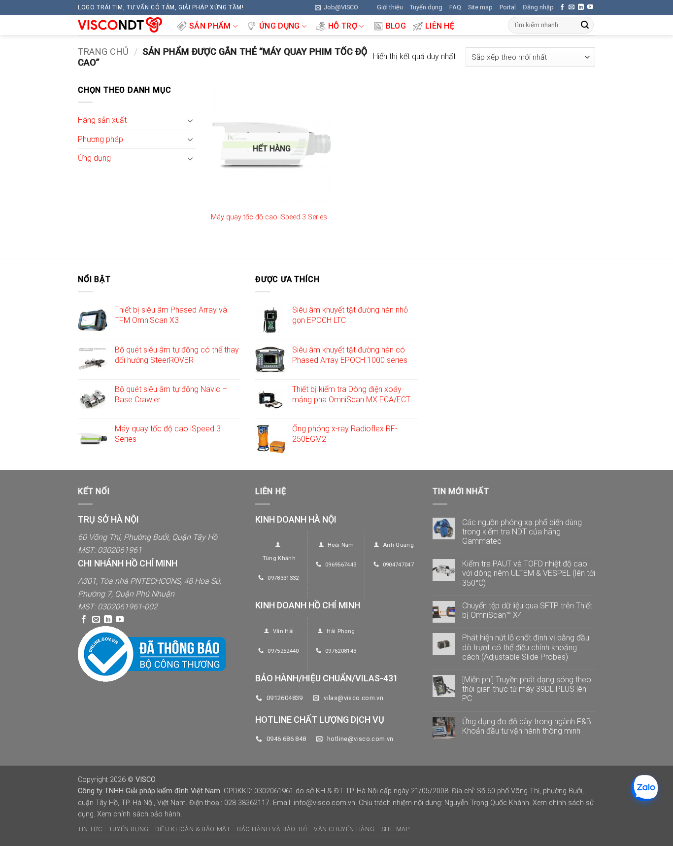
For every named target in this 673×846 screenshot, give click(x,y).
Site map (480, 7)
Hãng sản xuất (102, 120)
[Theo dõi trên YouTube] (590, 7)
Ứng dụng (279, 26)
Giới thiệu (390, 7)
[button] (336, 7)
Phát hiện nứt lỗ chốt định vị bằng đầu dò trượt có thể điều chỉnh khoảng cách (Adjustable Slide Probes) (525, 647)
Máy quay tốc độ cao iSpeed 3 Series (269, 217)
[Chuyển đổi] (190, 120)
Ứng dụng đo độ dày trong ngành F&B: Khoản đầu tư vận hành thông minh (527, 726)
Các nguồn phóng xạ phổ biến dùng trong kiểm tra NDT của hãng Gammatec (522, 532)
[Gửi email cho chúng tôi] (571, 7)
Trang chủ (103, 51)
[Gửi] (584, 25)
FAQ (455, 7)
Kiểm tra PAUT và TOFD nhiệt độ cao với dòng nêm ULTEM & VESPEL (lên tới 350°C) (528, 573)
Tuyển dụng (426, 7)
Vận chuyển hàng (344, 829)
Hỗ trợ (342, 26)
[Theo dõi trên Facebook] (562, 7)
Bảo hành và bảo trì (272, 829)
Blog (396, 26)
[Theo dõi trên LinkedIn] (581, 7)
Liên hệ (439, 26)
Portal (508, 7)
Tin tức (90, 829)
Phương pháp (100, 139)
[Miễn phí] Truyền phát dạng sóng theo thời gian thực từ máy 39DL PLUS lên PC (526, 689)
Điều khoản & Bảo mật (192, 829)
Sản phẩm (210, 26)
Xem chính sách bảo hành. (139, 814)
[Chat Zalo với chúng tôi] (644, 788)
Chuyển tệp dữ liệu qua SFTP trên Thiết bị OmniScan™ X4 (527, 610)
